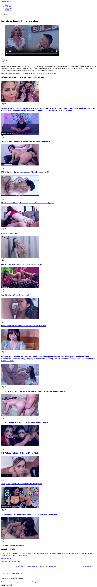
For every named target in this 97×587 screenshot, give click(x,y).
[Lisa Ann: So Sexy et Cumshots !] (20, 538)
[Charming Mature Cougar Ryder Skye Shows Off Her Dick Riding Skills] (20, 507)
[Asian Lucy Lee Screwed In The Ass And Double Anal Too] (20, 319)
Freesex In (43, 553)
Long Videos (8, 8)
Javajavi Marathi (51, 553)
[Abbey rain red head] (20, 226)
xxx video (4, 561)
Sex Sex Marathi (22, 555)
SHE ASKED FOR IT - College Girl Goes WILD (19, 453)
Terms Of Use (14, 573)
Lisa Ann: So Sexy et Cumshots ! (13, 545)
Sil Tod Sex (12, 555)
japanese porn (19, 566)
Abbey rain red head (9, 233)
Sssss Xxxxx (29, 553)
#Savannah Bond (6, 73)
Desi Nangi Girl (75, 553)
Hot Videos (8, 10)
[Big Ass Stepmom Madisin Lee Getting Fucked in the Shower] (20, 415)
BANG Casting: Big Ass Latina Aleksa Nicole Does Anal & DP (25, 172)
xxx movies (22, 565)
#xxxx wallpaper (53, 73)
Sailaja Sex (60, 553)
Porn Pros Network (38, 566)
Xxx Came (22, 553)
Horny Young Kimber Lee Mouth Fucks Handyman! (21, 484)
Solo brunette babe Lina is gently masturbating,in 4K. (22, 264)
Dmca (21, 573)
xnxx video (17, 561)
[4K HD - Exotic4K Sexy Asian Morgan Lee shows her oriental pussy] (20, 195)
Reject (9, 585)
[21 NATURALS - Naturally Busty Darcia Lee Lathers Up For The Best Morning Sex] (20, 384)
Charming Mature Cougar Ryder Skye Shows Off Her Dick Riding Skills (29, 514)
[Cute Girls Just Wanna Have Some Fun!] (20, 288)
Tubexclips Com (13, 553)
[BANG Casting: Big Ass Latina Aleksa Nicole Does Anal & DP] (20, 165)
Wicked (29, 566)
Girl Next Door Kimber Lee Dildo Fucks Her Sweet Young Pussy (26, 141)
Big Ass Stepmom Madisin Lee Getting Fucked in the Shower (24, 422)
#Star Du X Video (30, 73)
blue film (10, 561)
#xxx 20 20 (20, 73)
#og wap (14, 73)
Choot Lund (4, 553)
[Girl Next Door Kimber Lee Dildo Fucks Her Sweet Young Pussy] (20, 134)
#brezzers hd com (42, 73)
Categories (8, 6)
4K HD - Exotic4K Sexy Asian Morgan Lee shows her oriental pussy (27, 203)
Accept (3, 585)
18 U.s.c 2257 (5, 573)
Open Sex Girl (85, 553)
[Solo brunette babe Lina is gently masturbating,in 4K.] (20, 257)
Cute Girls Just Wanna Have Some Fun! (16, 295)
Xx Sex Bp (67, 553)
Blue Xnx (37, 553)
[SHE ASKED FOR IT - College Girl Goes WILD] (20, 446)
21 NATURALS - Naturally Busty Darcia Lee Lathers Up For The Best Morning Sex (33, 391)
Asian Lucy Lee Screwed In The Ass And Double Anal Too (23, 326)
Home (6, 5)
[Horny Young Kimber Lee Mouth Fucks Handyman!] (20, 476)
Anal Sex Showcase (50, 566)
